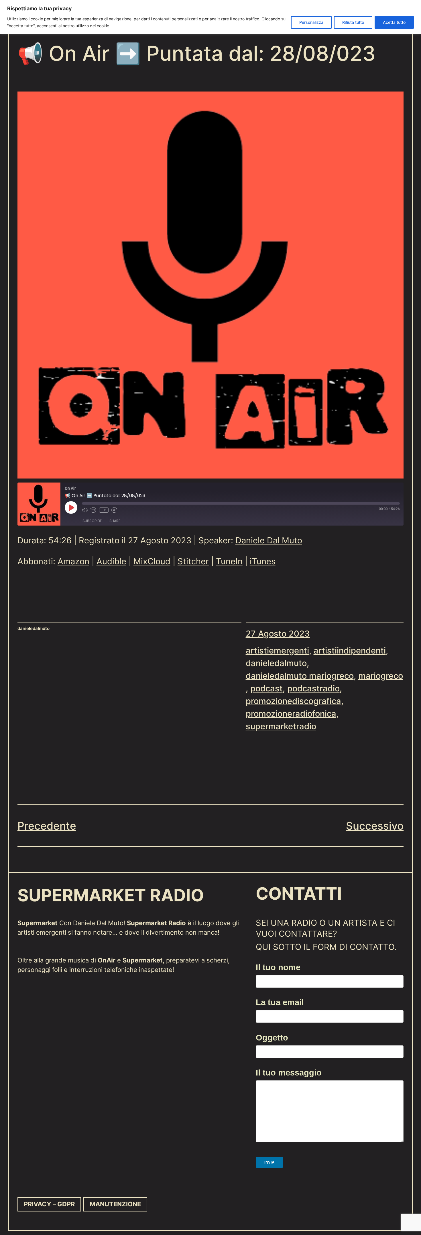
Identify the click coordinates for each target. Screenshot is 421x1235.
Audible (111, 561)
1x (104, 510)
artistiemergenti (277, 650)
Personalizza (311, 22)
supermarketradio (281, 726)
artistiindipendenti (350, 650)
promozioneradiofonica (291, 714)
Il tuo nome (278, 967)
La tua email (280, 1002)
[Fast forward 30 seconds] (114, 510)
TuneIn (229, 561)
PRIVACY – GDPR (49, 1204)
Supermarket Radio (110, 895)
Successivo (375, 825)
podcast (266, 688)
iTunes (263, 561)
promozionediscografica (293, 701)
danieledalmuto (276, 663)
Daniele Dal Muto (268, 540)
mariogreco (380, 676)
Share (114, 520)
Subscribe (92, 520)
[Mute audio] (85, 510)
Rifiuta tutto (353, 22)
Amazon (73, 561)
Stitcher (193, 561)
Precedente (46, 825)
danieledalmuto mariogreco (300, 676)
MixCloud (151, 561)
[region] (210, 17)
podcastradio (313, 688)
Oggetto (272, 1037)
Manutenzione (115, 1204)
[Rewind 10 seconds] (93, 510)
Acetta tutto (394, 22)
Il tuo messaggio (289, 1072)
